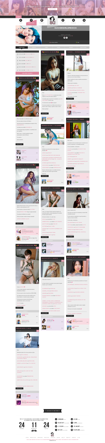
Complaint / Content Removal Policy (63, 439)
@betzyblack (20, 379)
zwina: (49, 243)
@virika (44, 162)
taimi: (74, 174)
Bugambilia (29, 127)
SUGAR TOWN (51, 232)
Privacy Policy (34, 439)
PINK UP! (55, 223)
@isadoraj (71, 227)
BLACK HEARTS (58, 221)
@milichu (19, 370)
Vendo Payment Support (75, 439)
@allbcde (70, 222)
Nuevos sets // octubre (75, 189)
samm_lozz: (50, 319)
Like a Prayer (33, 379)
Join (20, 22)
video (32, 57)
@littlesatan (49, 95)
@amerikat (20, 386)
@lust (27, 218)
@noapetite (20, 124)
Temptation (56, 165)
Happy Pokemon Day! (82, 161)
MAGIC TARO (51, 226)
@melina (50, 303)
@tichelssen (71, 90)
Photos (63, 22)
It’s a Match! (31, 363)
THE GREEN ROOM (28, 386)
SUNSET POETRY (76, 295)
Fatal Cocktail (81, 231)
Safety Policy (38, 439)
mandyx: (24, 150)
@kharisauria (71, 166)
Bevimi (75, 156)
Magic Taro (24, 211)
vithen (26, 70)
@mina (69, 295)
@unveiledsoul (46, 295)
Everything (21, 47)
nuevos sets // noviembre (51, 188)
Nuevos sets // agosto (50, 258)
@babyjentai (46, 308)
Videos (73, 22)
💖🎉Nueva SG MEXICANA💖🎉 (26, 164)
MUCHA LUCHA (57, 303)
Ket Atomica (24, 354)
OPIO (54, 306)
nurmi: (49, 325)
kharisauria (28, 57)
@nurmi (44, 293)
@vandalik (51, 302)
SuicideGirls (52, 16)
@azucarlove (71, 288)
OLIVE (53, 219)
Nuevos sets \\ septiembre (76, 257)
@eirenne (78, 313)
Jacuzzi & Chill (80, 90)
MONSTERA (50, 293)
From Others (83, 47)
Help (63, 437)
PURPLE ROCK (54, 290)
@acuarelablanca (22, 360)
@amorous (71, 234)
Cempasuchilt (57, 167)
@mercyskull (46, 221)
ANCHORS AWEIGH (79, 292)
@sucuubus (45, 165)
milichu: (24, 401)
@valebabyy (71, 152)
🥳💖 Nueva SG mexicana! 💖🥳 (26, 245)
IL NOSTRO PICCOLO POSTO (81, 284)
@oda (27, 379)
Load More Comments (27, 73)
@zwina (44, 228)
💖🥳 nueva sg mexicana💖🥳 (26, 78)
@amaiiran (45, 157)
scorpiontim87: (26, 236)
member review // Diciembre (51, 125)
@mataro (45, 159)
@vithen (70, 156)
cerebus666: (50, 117)
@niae (44, 219)
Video (46, 47)
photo (29, 63)
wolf (26, 63)
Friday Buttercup (79, 163)
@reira (70, 87)
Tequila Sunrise (77, 87)
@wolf (44, 152)
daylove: (24, 156)
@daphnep (20, 376)
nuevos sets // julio (23, 328)
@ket (18, 354)
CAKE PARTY (57, 308)
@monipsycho (71, 161)
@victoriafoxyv (47, 234)
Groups (41, 22)
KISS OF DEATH (29, 367)
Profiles (31, 22)
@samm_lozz (45, 290)
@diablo (44, 306)
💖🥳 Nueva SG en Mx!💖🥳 (50, 52)
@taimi (69, 92)
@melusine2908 (72, 231)
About (68, 437)
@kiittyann (45, 223)
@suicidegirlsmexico (28, 232)
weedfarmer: (25, 320)
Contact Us (70, 439)
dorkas (26, 60)
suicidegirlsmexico (66, 28)
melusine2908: (76, 242)
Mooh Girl (32, 360)
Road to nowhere (80, 227)
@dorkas (51, 157)
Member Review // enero (75, 119)
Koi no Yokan (78, 222)
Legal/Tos (28, 439)
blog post (31, 70)
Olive (84, 224)
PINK (54, 234)
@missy (19, 218)
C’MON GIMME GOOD (55, 310)
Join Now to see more (52, 410)
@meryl (44, 300)
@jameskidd (71, 299)
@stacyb (50, 159)
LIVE (78, 437)
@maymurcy (20, 367)
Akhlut (50, 152)
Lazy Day (76, 85)
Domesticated (79, 229)
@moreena (45, 302)
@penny (23, 218)
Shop (84, 22)
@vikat (44, 155)
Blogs (58, 47)
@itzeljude (50, 300)
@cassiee (70, 85)
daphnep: (24, 394)
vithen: (24, 229)
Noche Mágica (52, 162)
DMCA (30, 439)
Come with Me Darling (54, 155)
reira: (74, 111)
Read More (44, 113)
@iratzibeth (45, 167)
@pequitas (71, 229)
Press (74, 437)
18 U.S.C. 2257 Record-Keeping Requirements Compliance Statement (49, 439)
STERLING (52, 288)
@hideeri (70, 163)
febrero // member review (76, 52)
